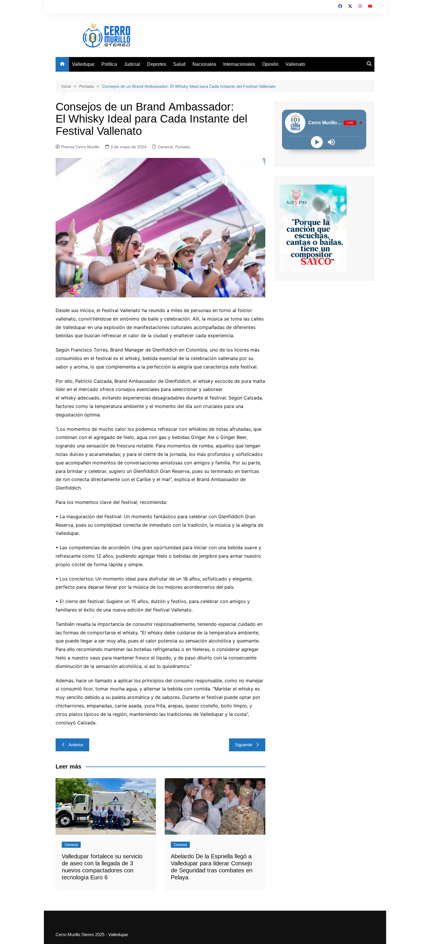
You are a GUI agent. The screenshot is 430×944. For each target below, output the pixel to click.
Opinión (270, 64)
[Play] (316, 142)
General (165, 146)
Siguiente (243, 744)
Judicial (132, 64)
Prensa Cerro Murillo (80, 146)
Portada (182, 146)
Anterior (75, 744)
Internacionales (239, 64)
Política (109, 64)
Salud (179, 64)
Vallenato (295, 64)
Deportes (156, 64)
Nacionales (204, 64)
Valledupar (83, 64)
